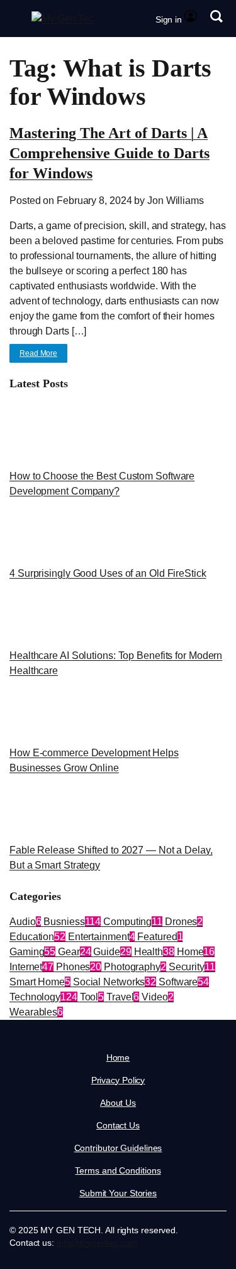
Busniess (72, 921)
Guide (112, 951)
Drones (184, 921)
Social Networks (114, 982)
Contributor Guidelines (118, 1148)
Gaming (32, 951)
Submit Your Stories (118, 1193)
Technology (43, 997)
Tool (92, 997)
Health (154, 951)
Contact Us (118, 1125)
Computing (132, 921)
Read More (38, 353)
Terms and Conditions (117, 1170)
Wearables (36, 1012)
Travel (122, 997)
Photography (135, 966)
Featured (160, 936)
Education (37, 936)
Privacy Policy (118, 1080)
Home (196, 951)
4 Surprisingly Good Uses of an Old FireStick (107, 573)
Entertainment (101, 936)
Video (157, 997)
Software (184, 982)
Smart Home (39, 982)
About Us (118, 1103)
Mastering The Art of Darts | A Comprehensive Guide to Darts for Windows (109, 153)
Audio (25, 921)
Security (192, 966)
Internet (31, 966)
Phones (78, 966)
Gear (74, 951)
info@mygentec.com (97, 1243)
